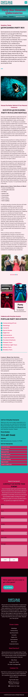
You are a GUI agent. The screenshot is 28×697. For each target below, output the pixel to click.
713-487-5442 (8, 435)
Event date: (4, 537)
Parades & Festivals (9, 340)
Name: (2, 504)
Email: (2, 511)
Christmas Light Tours (10, 345)
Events (11, 16)
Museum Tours (7, 342)
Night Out (6, 333)
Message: (3, 544)
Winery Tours (7, 347)
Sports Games (7, 330)
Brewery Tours (7, 349)
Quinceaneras (7, 335)
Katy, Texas (14, 660)
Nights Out (14, 637)
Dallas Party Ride (6, 616)
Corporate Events (8, 337)
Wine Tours (14, 641)
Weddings (6, 325)
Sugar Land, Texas (14, 662)
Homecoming (14, 630)
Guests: (3, 524)
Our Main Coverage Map (14, 664)
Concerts (6, 328)
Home (5, 16)
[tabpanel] (14, 44)
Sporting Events (14, 633)
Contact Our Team (14, 686)
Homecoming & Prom (9, 323)
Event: (2, 530)
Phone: (2, 517)
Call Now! (9, 587)
